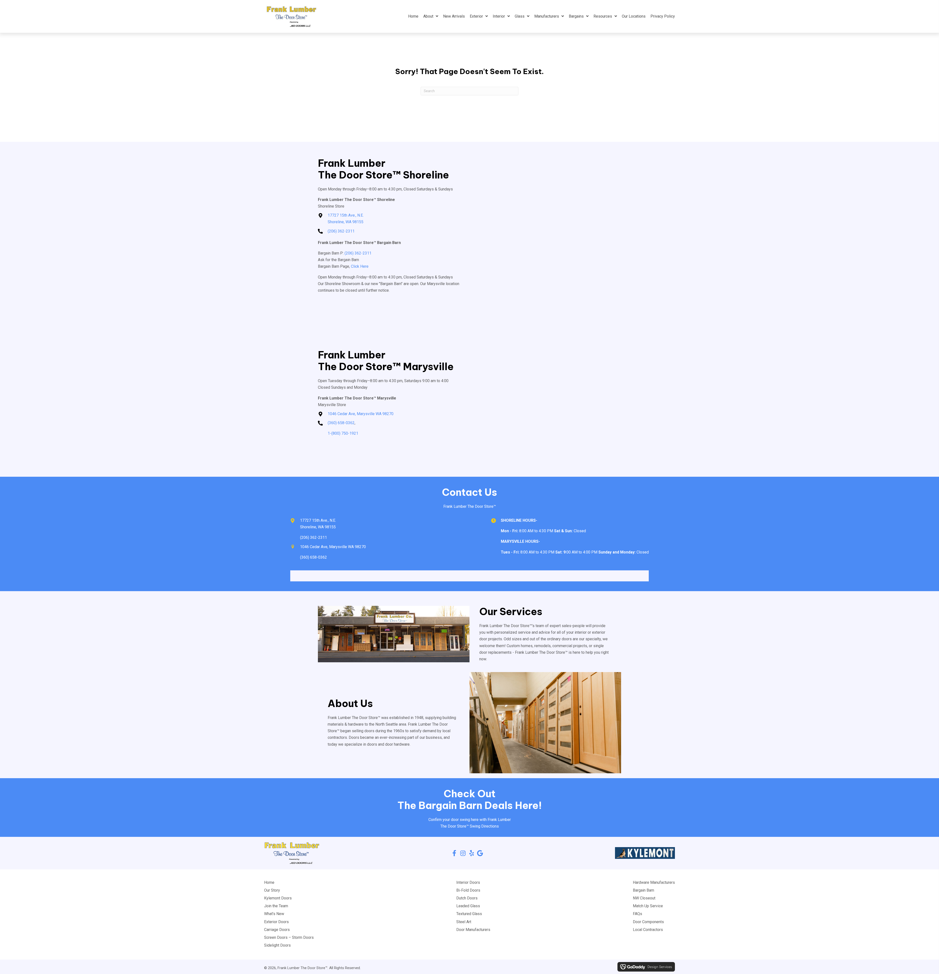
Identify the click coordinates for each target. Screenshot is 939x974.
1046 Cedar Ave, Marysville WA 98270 (360, 413)
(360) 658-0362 (341, 423)
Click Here (360, 266)
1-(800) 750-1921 (343, 433)
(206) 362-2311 (341, 231)
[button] (454, 853)
